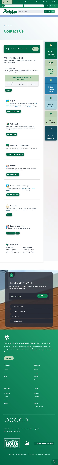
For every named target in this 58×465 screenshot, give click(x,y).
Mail (17, 233)
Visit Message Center (13, 194)
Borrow (5, 373)
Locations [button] (36, 2)
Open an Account (38, 406)
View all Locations (19, 306)
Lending (36, 373)
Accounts (6, 369)
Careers (6, 396)
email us (8, 210)
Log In (46, 5)
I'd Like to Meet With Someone (15, 154)
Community (6, 400)
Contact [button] (18, 2)
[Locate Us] (49, 11)
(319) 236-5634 (18, 106)
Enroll (51, 5)
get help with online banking (51, 118)
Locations (36, 396)
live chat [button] (54, 461)
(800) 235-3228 (28, 106)
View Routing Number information (51, 50)
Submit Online (10, 233)
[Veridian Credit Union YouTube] (26, 420)
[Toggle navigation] (53, 11)
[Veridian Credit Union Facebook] (7, 420)
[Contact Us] (46, 11)
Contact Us (36, 393)
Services (36, 376)
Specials (36, 403)
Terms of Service (32, 454)
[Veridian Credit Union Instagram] (21, 420)
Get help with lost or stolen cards (51, 102)
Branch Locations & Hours (51, 68)
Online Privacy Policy (21, 454)
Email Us (9, 214)
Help (55, 5)
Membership (7, 393)
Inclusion (6, 403)
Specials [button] (45, 2)
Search (35, 49)
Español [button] (54, 2)
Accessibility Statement (44, 454)
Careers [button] (27, 2)
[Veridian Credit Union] (10, 11)
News (35, 400)
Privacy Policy (10, 454)
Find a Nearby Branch (12, 174)
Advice (5, 379)
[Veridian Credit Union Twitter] (11, 420)
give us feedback (51, 133)
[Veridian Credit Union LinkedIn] (16, 420)
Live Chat (8, 90)
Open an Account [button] (7, 2)
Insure (5, 376)
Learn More (9, 358)
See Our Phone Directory (13, 111)
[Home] (4, 26)
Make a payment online (51, 85)
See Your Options (11, 134)
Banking (36, 369)
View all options (18, 321)
